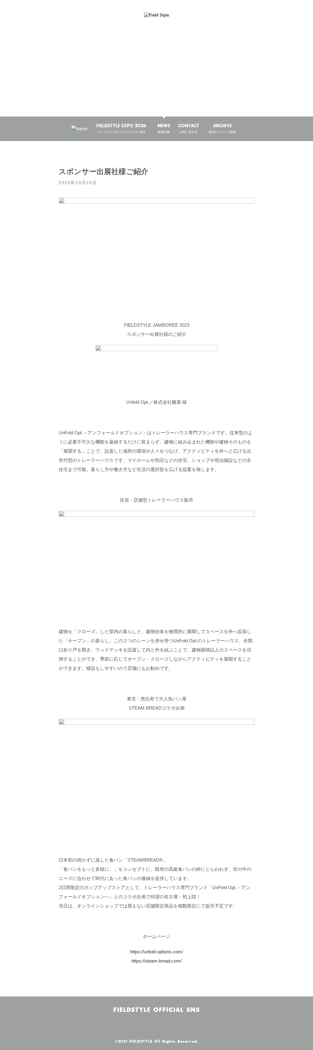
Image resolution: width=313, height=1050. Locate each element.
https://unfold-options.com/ (156, 951)
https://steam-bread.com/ (156, 960)
